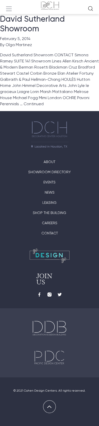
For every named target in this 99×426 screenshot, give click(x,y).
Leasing (49, 203)
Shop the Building (49, 213)
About (49, 162)
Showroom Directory (49, 172)
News (50, 192)
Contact (49, 233)
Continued (34, 103)
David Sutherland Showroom (32, 23)
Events (49, 182)
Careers (49, 223)
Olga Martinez (19, 44)
